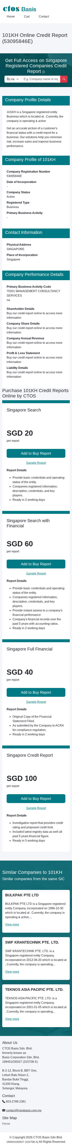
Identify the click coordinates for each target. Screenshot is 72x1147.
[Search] (64, 79)
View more (12, 924)
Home (11, 16)
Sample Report (36, 462)
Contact (44, 16)
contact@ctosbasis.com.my (24, 1110)
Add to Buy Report (36, 453)
